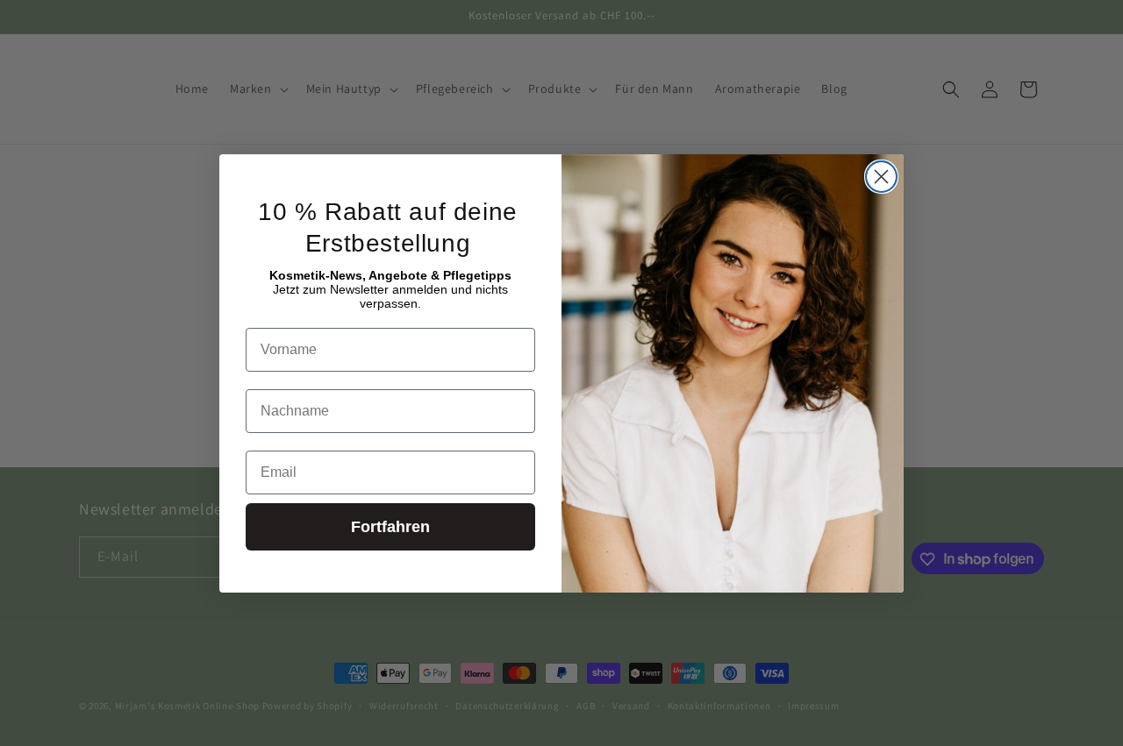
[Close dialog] (881, 176)
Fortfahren (390, 527)
